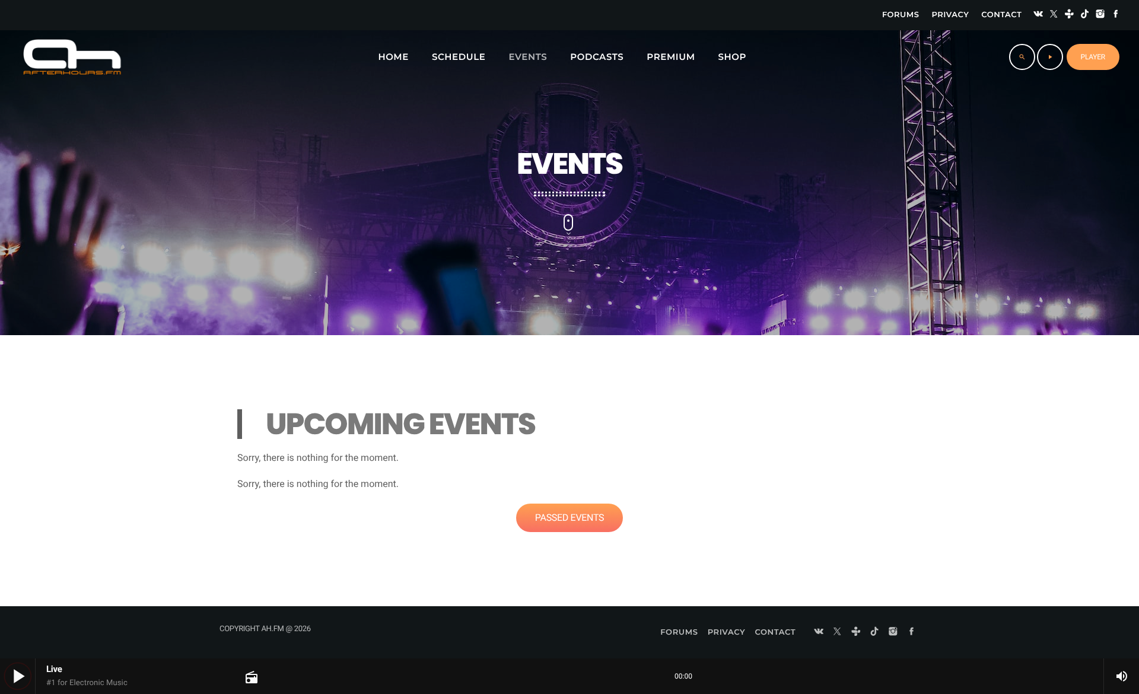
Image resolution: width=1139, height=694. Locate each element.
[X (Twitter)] (1053, 15)
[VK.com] (1038, 15)
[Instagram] (1100, 15)
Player (1093, 57)
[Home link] (72, 57)
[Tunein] (1069, 15)
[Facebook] (1116, 15)
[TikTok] (1085, 15)
